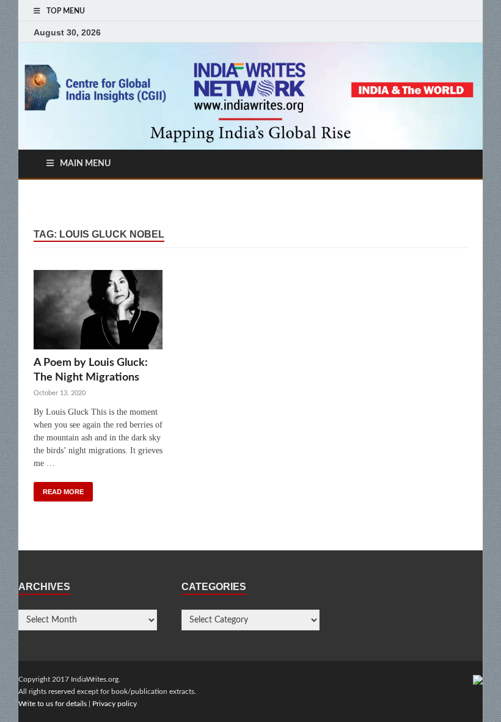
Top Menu (65, 11)
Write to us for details (52, 703)
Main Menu (85, 163)
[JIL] (478, 679)
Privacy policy (114, 703)
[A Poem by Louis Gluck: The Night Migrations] (98, 313)
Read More (63, 491)
